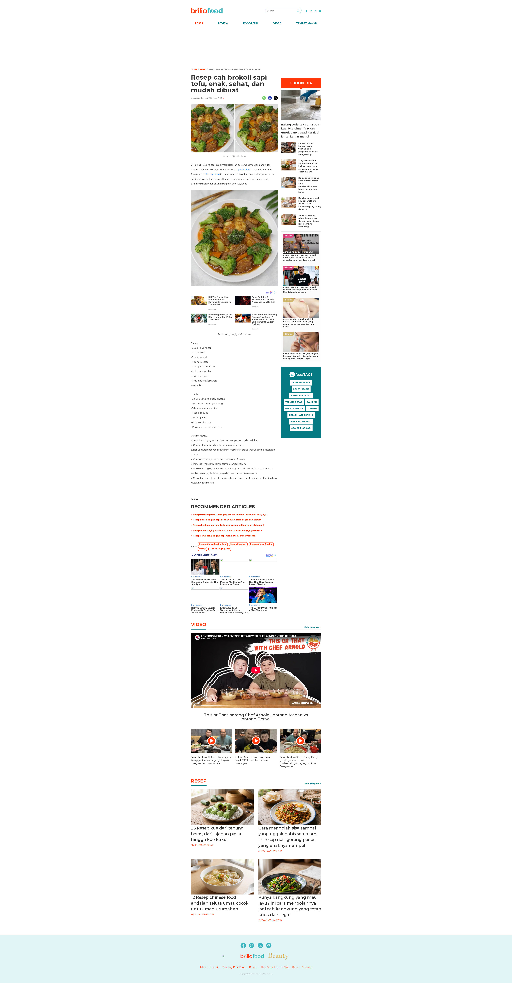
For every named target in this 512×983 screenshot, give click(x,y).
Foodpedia (251, 23)
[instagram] (311, 10)
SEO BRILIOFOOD (301, 428)
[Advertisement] (256, 47)
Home (194, 69)
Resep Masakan (238, 544)
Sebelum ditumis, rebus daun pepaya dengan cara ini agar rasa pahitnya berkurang (308, 221)
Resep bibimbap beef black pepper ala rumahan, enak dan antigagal (230, 514)
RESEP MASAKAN (301, 382)
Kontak (214, 967)
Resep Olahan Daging (261, 544)
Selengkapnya (311, 627)
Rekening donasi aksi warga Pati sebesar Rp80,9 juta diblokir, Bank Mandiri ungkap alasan (300, 289)
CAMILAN (312, 402)
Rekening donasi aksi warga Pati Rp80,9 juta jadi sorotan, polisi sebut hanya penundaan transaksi (300, 257)
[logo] (207, 10)
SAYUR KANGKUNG (301, 395)
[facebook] (306, 10)
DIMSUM (312, 408)
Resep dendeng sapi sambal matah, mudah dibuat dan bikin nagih (228, 525)
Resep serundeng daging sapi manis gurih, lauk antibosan (224, 535)
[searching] (298, 10)
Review (223, 23)
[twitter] (315, 10)
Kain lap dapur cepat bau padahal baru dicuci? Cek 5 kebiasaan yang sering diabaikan (309, 204)
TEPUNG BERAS (293, 402)
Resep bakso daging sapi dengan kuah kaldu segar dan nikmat (227, 519)
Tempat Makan (306, 23)
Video (277, 23)
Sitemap (307, 967)
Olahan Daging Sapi (220, 549)
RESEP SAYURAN (294, 408)
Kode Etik (282, 967)
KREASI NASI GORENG (301, 415)
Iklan (203, 967)
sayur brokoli (243, 169)
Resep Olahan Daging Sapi (212, 544)
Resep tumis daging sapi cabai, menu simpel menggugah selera (227, 530)
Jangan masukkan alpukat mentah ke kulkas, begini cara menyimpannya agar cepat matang (308, 166)
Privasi (253, 967)
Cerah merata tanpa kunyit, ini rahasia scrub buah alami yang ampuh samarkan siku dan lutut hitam (299, 323)
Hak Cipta (267, 967)
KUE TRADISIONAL (301, 421)
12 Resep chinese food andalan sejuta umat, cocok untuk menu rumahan (219, 903)
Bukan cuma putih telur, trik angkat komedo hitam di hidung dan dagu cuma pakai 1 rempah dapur (300, 356)
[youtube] (320, 10)
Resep (199, 23)
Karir (295, 967)
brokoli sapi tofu (211, 174)
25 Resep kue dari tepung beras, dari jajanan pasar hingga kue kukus (217, 833)
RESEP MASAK (301, 389)
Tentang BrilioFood (233, 967)
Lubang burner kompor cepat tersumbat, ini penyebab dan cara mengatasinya (308, 149)
